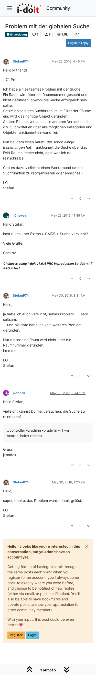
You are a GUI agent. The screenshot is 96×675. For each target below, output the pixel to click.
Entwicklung (18, 34)
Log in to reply (78, 43)
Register (16, 635)
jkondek (19, 393)
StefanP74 (21, 61)
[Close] (87, 546)
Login (32, 635)
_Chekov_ (20, 215)
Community (58, 8)
